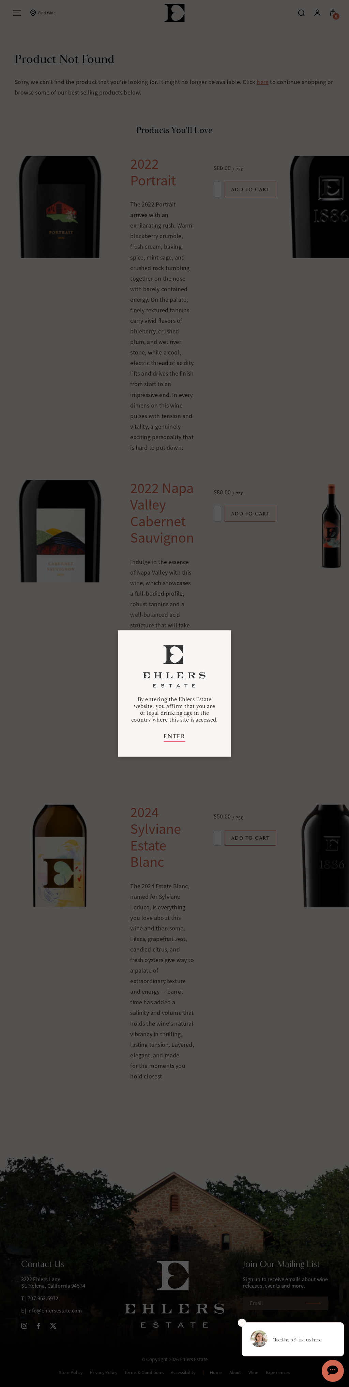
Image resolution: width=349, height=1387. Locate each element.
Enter (174, 736)
